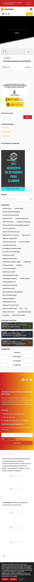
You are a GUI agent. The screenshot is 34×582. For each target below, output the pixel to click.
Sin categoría (17, 361)
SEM (21, 308)
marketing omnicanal (8, 288)
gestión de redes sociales (9, 258)
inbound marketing (7, 265)
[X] (5, 13)
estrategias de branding (9, 245)
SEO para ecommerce (8, 312)
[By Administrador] (4, 52)
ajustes (15, 576)
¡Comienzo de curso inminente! (17, 61)
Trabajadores (5, 136)
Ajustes (21, 579)
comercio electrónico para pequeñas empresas (16, 225)
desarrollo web (26, 235)
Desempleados (6, 132)
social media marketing (24, 312)
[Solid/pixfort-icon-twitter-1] (31, 379)
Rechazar (13, 579)
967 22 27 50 (29, 3)
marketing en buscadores (9, 285)
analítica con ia (6, 208)
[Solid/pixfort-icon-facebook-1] (23, 379)
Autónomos (5, 128)
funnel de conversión (8, 255)
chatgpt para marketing (23, 222)
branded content (7, 218)
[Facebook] (3, 13)
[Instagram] (8, 13)
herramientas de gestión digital (11, 262)
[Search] (30, 198)
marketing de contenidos (9, 278)
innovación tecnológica (9, 268)
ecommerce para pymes (9, 242)
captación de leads (7, 222)
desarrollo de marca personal (10, 235)
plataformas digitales (8, 298)
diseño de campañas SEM (9, 238)
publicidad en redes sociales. (10, 305)
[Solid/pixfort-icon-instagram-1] (27, 379)
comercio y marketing (8, 228)
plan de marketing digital (9, 295)
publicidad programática (9, 308)
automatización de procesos (10, 215)
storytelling (5, 315)
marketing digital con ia (9, 282)
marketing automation (9, 272)
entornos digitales (24, 242)
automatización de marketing (11, 212)
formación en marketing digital (11, 252)
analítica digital (18, 208)
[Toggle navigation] (31, 9)
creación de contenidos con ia (11, 232)
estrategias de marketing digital (11, 248)
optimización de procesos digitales (12, 292)
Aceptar (5, 579)
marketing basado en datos (10, 275)
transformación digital (18, 315)
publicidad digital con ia (9, 302)
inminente (19, 265)
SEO (26, 308)
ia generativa (27, 262)
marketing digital (25, 278)
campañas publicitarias (22, 218)
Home (17, 33)
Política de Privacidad (21, 439)
